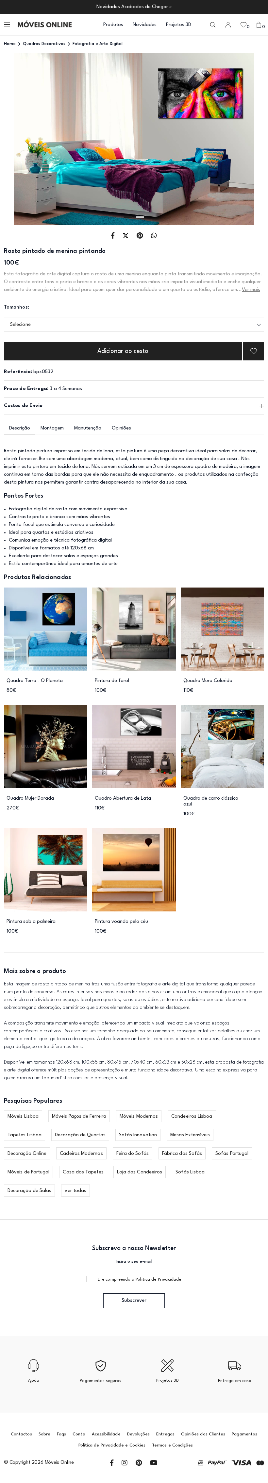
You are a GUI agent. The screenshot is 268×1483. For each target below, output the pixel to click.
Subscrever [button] (134, 1300)
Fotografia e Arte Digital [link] (98, 44)
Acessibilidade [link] (106, 1434)
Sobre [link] (44, 1434)
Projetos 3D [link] (178, 24)
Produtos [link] (113, 24)
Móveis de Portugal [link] (28, 1172)
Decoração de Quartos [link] (80, 1135)
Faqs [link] (61, 1434)
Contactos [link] (21, 1434)
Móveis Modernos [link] (139, 1116)
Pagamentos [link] (244, 1434)
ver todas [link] (75, 1190)
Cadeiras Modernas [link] (81, 1153)
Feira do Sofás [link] (132, 1153)
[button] (7, 24)
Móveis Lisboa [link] (23, 1116)
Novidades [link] (145, 24)
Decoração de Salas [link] (29, 1190)
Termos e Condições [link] (172, 1445)
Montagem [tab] (52, 428)
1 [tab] (128, 217)
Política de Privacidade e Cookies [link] (111, 1445)
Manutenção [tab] (87, 428)
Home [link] (10, 44)
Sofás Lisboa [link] (190, 1172)
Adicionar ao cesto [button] (122, 351)
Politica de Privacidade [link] (158, 1279)
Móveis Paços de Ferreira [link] (79, 1116)
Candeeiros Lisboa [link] (191, 1116)
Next (238, 139)
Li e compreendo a (139, 1279)
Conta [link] (79, 1434)
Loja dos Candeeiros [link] (139, 1172)
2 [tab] (140, 217)
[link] (45, 24)
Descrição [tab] (19, 428)
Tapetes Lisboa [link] (25, 1135)
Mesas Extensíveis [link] (190, 1135)
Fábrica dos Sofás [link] (182, 1153)
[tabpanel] (134, 139)
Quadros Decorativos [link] (44, 44)
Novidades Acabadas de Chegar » (134, 7)
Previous (30, 139)
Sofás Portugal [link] (231, 1153)
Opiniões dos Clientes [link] (203, 1434)
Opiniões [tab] (121, 428)
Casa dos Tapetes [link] (83, 1172)
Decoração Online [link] (27, 1153)
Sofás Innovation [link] (138, 1135)
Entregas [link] (165, 1434)
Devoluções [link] (138, 1434)
